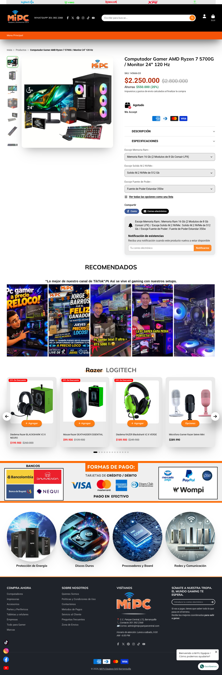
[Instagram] (83, 17)
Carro (213, 17)
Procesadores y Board (137, 539)
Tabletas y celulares (17, 614)
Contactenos (69, 604)
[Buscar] (192, 18)
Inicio (9, 50)
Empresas (12, 619)
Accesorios (13, 604)
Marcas (11, 629)
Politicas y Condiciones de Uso (79, 599)
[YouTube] (93, 17)
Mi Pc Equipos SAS (108, 669)
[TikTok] (88, 17)
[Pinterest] (78, 17)
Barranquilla (125, 669)
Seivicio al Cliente (71, 614)
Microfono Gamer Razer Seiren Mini (190, 412)
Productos (21, 50)
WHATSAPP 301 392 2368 (48, 17)
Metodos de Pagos (72, 609)
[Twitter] (72, 17)
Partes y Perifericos (17, 609)
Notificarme (202, 248)
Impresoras (13, 599)
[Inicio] (18, 18)
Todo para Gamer (16, 624)
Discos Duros (84, 539)
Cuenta (204, 17)
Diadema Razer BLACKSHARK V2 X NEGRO (32, 412)
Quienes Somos (70, 593)
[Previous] (11, 320)
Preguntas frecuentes (73, 619)
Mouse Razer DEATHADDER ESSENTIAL (85, 412)
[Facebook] (67, 17)
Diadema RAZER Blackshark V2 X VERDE (137, 412)
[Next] (210, 320)
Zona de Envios (70, 624)
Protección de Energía (32, 539)
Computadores (15, 593)
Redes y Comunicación (190, 539)
